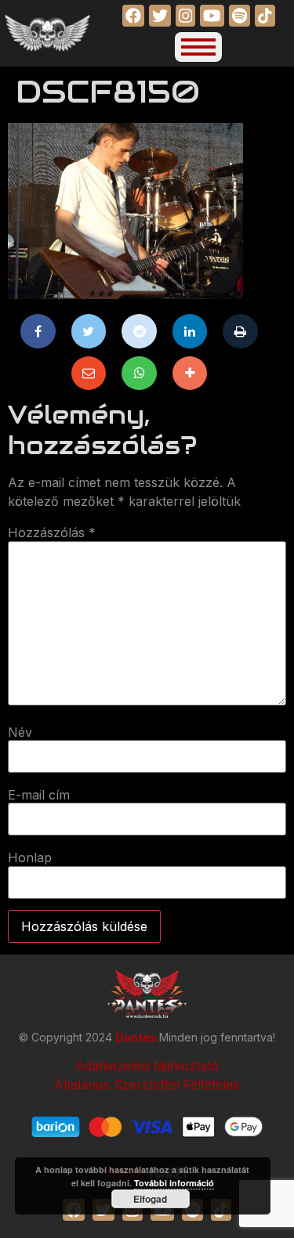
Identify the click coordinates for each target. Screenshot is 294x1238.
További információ (174, 1183)
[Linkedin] (190, 331)
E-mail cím (39, 795)
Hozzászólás (52, 532)
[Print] (240, 331)
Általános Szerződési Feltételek (147, 1084)
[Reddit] (139, 331)
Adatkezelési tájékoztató (147, 1066)
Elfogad (150, 1199)
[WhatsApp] (139, 373)
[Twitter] (89, 331)
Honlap (30, 857)
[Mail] (89, 373)
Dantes (137, 1037)
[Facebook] (38, 331)
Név (20, 732)
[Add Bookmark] (190, 373)
